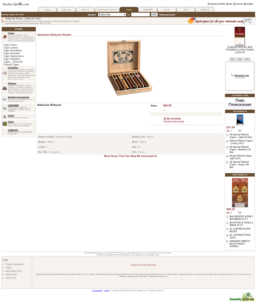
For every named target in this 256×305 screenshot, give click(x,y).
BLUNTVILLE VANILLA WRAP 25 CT (241, 224)
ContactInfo (97, 290)
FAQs (8, 267)
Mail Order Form (13, 271)
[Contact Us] (248, 4)
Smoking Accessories (107, 10)
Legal (106, 290)
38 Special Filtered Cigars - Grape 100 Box (239, 165)
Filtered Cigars (11, 64)
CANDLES (204, 10)
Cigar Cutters (11, 47)
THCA (185, 10)
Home (47, 10)
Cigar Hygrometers (14, 56)
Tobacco (85, 10)
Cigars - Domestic (13, 61)
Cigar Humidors (12, 53)
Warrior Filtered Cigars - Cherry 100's (241, 142)
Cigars (129, 10)
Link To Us (10, 278)
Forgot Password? (14, 264)
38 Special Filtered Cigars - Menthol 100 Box (240, 150)
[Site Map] (212, 4)
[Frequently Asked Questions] (221, 4)
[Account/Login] (238, 4)
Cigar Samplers (12, 58)
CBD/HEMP (148, 10)
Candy (167, 10)
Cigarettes (66, 10)
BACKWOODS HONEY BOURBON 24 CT (241, 217)
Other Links (11, 274)
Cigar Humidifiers (13, 50)
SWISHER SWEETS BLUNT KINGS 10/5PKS (240, 244)
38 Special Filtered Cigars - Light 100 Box (241, 136)
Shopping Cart (242, 75)
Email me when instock (174, 121)
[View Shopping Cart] (229, 4)
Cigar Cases (10, 44)
